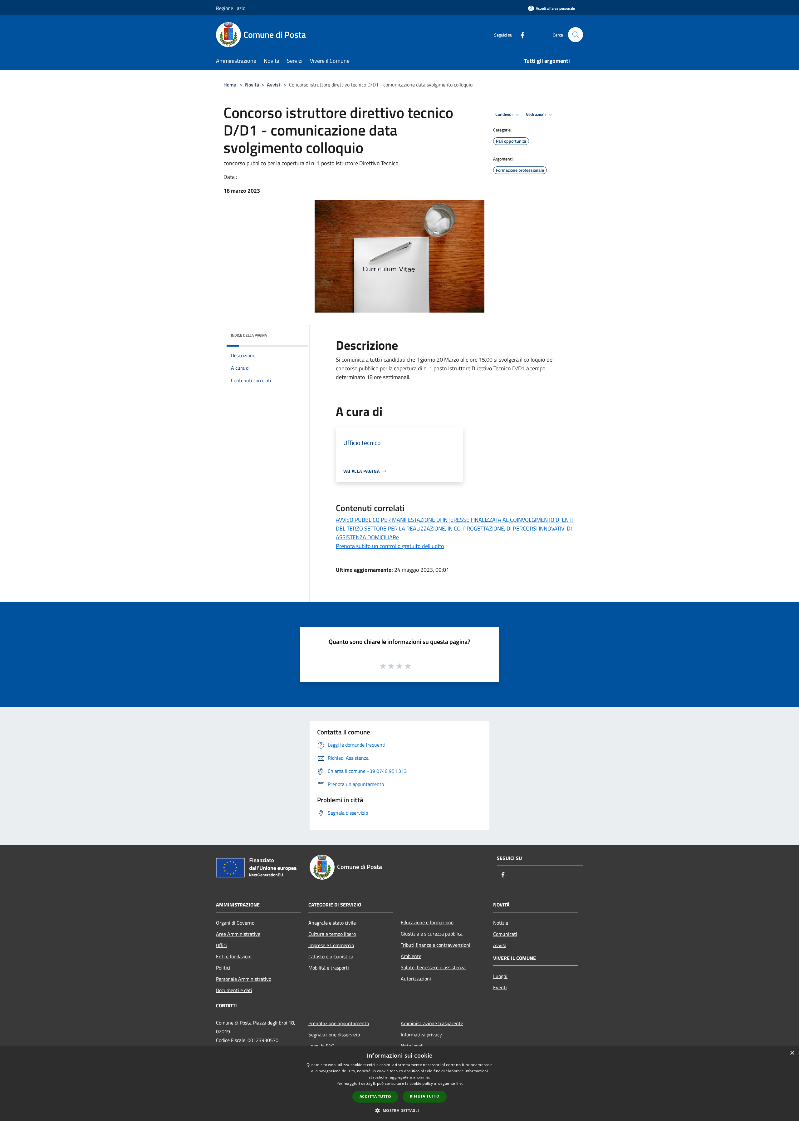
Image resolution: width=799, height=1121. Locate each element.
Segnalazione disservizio (334, 1034)
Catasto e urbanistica (330, 956)
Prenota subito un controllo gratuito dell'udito (390, 546)
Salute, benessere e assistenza (433, 967)
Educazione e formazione (427, 922)
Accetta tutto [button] (375, 1096)
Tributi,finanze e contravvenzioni (435, 945)
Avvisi (273, 84)
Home (229, 84)
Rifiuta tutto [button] (424, 1096)
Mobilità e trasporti (328, 967)
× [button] (792, 1053)
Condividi (504, 114)
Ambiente (411, 956)
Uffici (221, 945)
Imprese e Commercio (331, 945)
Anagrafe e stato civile (332, 922)
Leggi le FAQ (321, 1045)
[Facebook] (520, 34)
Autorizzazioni (416, 978)
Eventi (500, 987)
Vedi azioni (536, 114)
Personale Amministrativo (243, 979)
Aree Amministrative (238, 934)
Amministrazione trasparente (432, 1023)
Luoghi (500, 976)
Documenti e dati (234, 990)
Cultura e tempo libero (332, 934)
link (459, 1083)
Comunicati (505, 934)
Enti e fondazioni (234, 956)
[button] (399, 1110)
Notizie (500, 922)
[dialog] (399, 1083)
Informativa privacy (421, 1034)
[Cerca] (575, 34)
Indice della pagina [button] (249, 335)
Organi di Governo (235, 922)
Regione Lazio (230, 8)
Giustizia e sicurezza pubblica (432, 933)
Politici (223, 967)
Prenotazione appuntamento (338, 1023)
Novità (252, 84)
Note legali (412, 1045)
